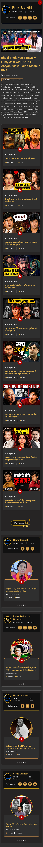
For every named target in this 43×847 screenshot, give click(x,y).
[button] (17, 605)
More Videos (19, 523)
